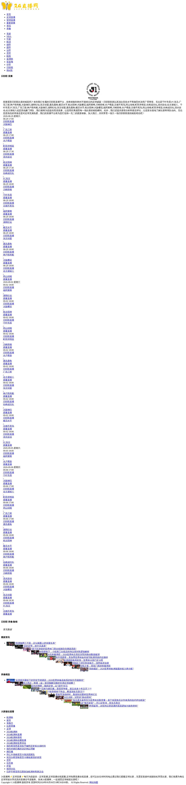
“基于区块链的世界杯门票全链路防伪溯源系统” (54, 649)
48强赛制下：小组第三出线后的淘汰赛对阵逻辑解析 (64, 651)
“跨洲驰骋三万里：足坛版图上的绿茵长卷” (35, 643)
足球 (9, 729)
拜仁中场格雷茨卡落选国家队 (21, 754)
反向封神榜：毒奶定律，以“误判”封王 (49, 686)
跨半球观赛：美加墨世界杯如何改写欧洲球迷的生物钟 (82, 657)
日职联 (10, 67)
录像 (9, 28)
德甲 (9, 44)
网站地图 (93, 782)
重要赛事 (11, 23)
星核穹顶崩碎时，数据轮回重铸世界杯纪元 (76, 694)
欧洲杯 (10, 717)
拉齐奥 (10, 763)
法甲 (9, 50)
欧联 (9, 56)
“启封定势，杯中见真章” (35, 646)
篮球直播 (11, 20)
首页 (9, 14)
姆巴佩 (10, 751)
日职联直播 (8, 121)
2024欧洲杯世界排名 (16, 743)
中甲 (9, 64)
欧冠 (9, 42)
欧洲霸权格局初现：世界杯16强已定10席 (83, 660)
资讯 (9, 26)
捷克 (9, 720)
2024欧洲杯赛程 (14, 737)
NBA (9, 36)
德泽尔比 (11, 769)
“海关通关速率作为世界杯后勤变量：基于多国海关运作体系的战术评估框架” (109, 700)
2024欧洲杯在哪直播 (16, 740)
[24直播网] (20, 9)
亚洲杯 (10, 59)
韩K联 (10, 70)
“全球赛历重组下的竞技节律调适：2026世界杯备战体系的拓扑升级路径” (49, 680)
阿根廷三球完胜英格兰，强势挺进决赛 (90, 663)
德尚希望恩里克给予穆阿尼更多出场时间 (26, 746)
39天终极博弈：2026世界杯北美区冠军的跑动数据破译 (73, 654)
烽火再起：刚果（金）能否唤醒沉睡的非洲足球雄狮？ (49, 683)
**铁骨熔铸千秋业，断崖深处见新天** (65, 691)
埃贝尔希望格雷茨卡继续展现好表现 (24, 757)
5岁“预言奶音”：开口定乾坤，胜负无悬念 (100, 703)
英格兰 (10, 723)
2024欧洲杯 (12, 732)
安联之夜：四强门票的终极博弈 (95, 666)
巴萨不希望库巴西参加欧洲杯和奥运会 (25, 771)
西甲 (9, 47)
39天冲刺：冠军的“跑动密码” (78, 697)
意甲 (9, 53)
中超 (9, 39)
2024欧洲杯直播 (14, 734)
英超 (9, 33)
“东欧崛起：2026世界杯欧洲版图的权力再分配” (111, 669)
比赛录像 (11, 726)
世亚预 (10, 62)
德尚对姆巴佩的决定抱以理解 (21, 749)
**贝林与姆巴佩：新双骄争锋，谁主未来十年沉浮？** (65, 689)
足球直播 (11, 17)
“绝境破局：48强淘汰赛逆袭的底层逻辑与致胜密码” (113, 706)
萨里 (9, 766)
